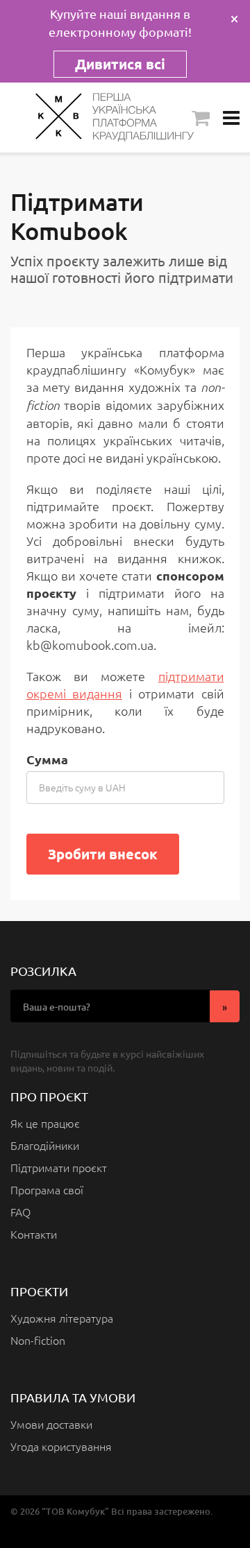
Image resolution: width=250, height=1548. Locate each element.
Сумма (47, 759)
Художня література (61, 1317)
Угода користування (61, 1446)
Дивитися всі (120, 64)
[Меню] (231, 117)
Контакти (33, 1233)
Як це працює (45, 1122)
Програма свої (46, 1189)
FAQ (20, 1211)
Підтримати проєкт (58, 1167)
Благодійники (44, 1145)
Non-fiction (37, 1340)
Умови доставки (51, 1423)
